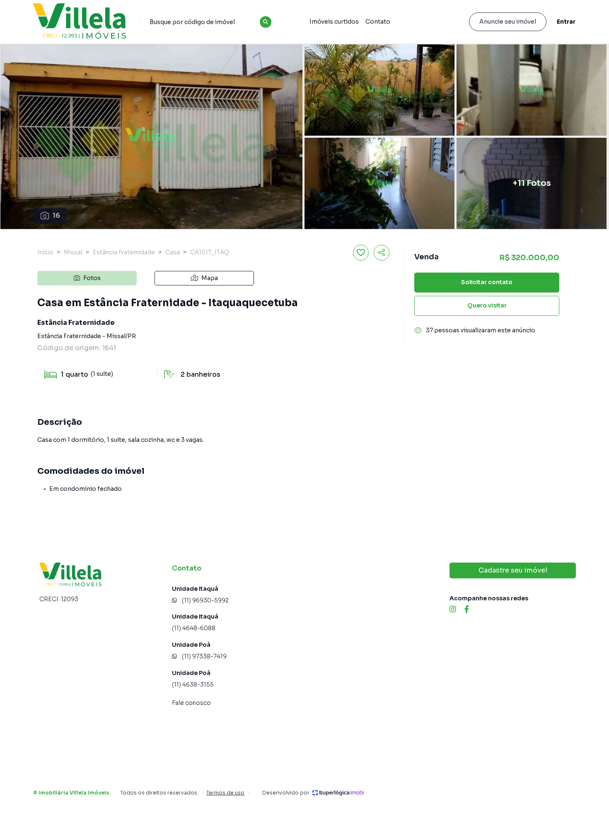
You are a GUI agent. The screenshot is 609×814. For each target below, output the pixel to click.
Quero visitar (487, 305)
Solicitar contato (486, 282)
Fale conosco (191, 703)
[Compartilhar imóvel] (381, 253)
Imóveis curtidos (334, 21)
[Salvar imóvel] (361, 253)
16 (56, 215)
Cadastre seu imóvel (513, 570)
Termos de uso (225, 793)
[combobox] (207, 22)
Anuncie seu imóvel (507, 21)
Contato (377, 21)
